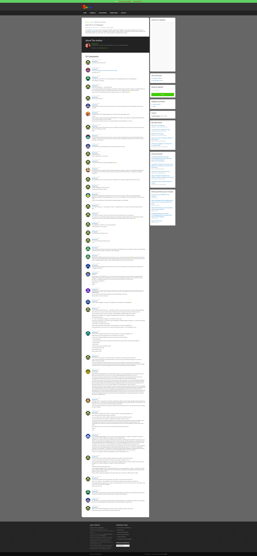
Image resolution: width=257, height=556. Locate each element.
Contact (123, 13)
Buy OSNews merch (158, 80)
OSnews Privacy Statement (97, 527)
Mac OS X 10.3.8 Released (157, 125)
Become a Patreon (157, 78)
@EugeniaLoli (105, 48)
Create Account (156, 104)
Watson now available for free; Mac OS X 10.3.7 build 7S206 (161, 144)
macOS (92, 22)
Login (154, 106)
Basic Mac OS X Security (157, 133)
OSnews (92, 554)
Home (84, 13)
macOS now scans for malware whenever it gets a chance (162, 138)
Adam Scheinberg (107, 534)
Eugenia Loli (89, 27)
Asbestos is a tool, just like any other (160, 171)
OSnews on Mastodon (122, 532)
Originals (93, 13)
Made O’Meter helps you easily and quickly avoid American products (162, 208)
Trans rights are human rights (124, 539)
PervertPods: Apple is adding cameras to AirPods (161, 182)
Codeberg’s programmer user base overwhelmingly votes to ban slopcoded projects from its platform (161, 158)
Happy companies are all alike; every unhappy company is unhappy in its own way (162, 176)
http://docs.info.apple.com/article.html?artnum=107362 (104, 70)
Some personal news (156, 221)
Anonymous (95, 61)
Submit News (114, 13)
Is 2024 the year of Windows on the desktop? (160, 195)
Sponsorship (103, 13)
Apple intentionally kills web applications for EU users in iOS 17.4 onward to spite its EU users (162, 202)
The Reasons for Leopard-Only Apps (160, 129)
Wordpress (103, 535)
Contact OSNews (121, 536)
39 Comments (110, 27)
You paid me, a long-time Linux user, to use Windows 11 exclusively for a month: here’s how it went (162, 166)
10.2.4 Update (95, 30)
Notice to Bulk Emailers (123, 534)
